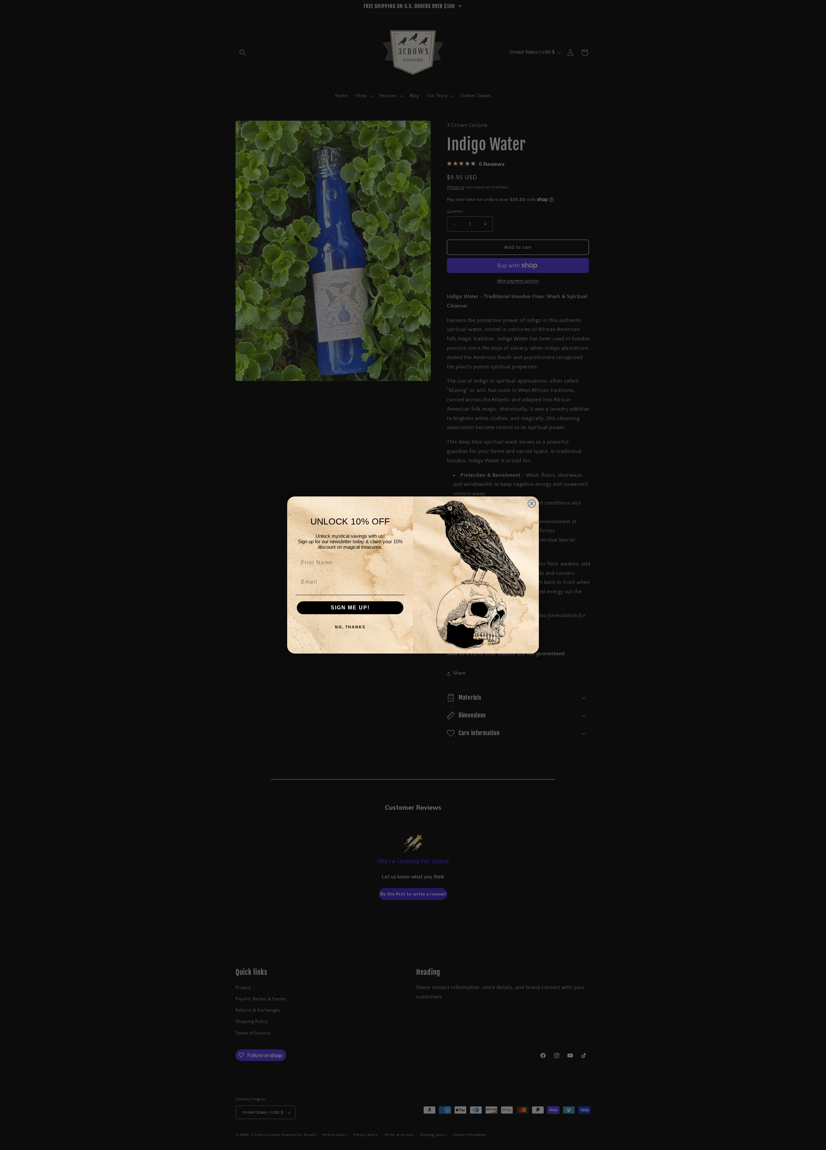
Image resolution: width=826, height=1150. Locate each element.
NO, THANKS (350, 627)
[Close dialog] (532, 503)
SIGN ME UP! (350, 607)
